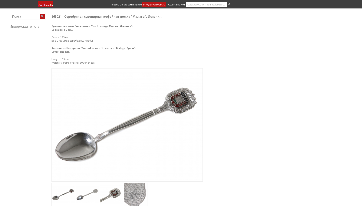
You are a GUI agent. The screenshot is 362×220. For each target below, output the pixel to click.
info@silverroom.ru (154, 4)
